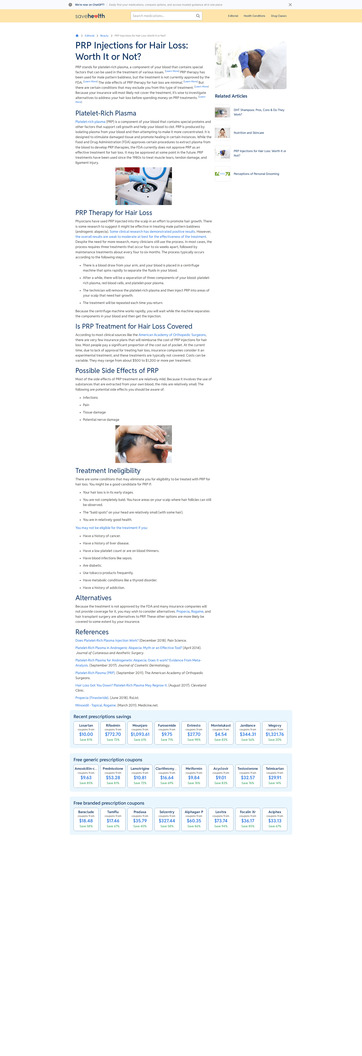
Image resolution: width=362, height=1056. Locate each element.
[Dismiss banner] (290, 4)
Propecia (183, 611)
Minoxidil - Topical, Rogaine (95, 705)
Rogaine (197, 611)
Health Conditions (254, 16)
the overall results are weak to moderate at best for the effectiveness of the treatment (140, 236)
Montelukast (221, 725)
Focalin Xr (248, 812)
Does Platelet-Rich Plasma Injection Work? (107, 640)
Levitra (221, 812)
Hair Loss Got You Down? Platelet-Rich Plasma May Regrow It (121, 685)
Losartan (86, 725)
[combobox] (166, 15)
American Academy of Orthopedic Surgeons (172, 335)
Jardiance (247, 725)
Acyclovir (221, 768)
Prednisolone (113, 768)
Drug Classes (279, 16)
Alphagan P (194, 812)
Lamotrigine (140, 768)
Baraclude (86, 812)
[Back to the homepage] (90, 16)
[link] (86, 733)
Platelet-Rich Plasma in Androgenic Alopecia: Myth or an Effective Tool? (128, 648)
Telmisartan (275, 768)
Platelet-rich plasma (90, 121)
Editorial (233, 16)
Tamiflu (113, 812)
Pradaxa (140, 812)
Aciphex (274, 812)
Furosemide (167, 725)
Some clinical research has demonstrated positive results (152, 231)
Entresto (193, 725)
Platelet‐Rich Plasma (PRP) (95, 673)
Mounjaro (140, 725)
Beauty (104, 35)
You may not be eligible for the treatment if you (111, 528)
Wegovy (274, 725)
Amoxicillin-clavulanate (93, 768)
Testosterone (248, 768)
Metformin (194, 768)
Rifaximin (113, 725)
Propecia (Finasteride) (91, 698)
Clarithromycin (167, 768)
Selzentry (167, 812)
